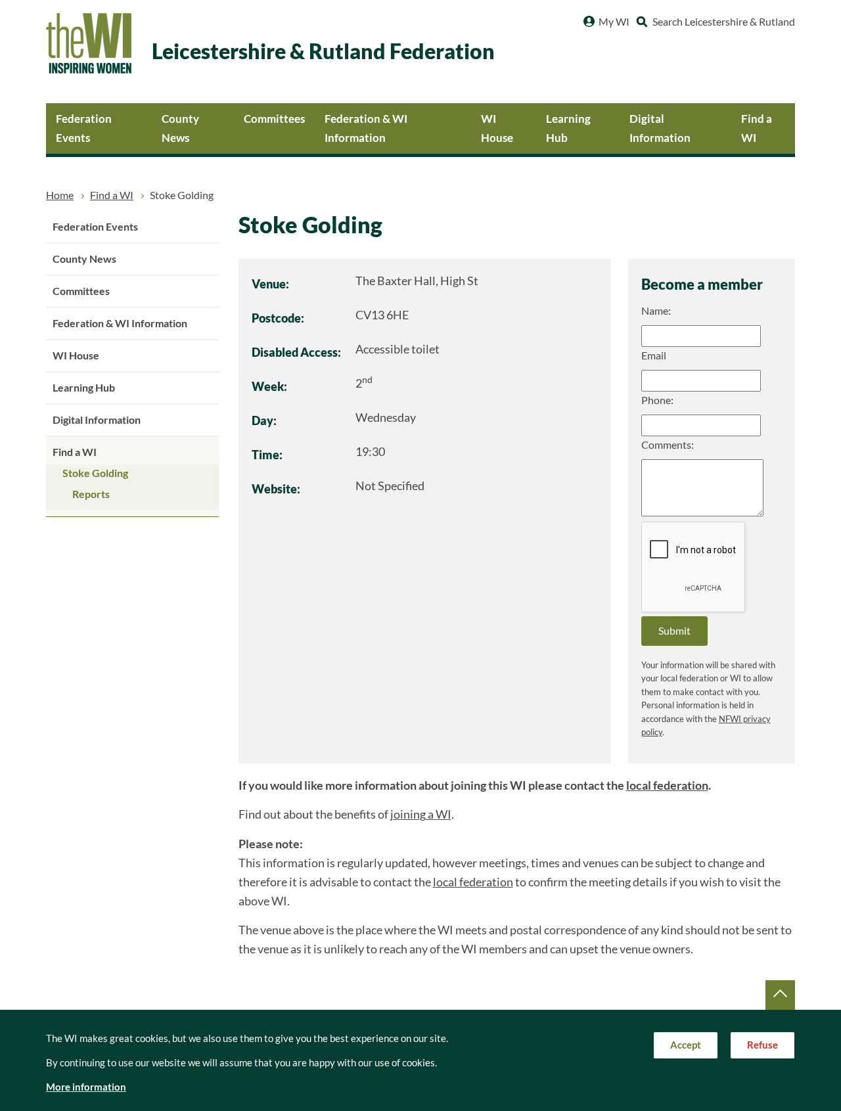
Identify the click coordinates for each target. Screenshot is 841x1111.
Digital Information (660, 128)
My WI (614, 22)
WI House (497, 128)
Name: (656, 311)
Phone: (657, 400)
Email (653, 355)
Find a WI (756, 128)
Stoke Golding (95, 473)
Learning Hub (568, 128)
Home (60, 195)
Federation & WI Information (366, 128)
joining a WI (420, 814)
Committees (274, 118)
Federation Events (84, 128)
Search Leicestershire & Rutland (723, 22)
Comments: (667, 445)
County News (180, 128)
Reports (91, 494)
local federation (667, 785)
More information (86, 1087)
